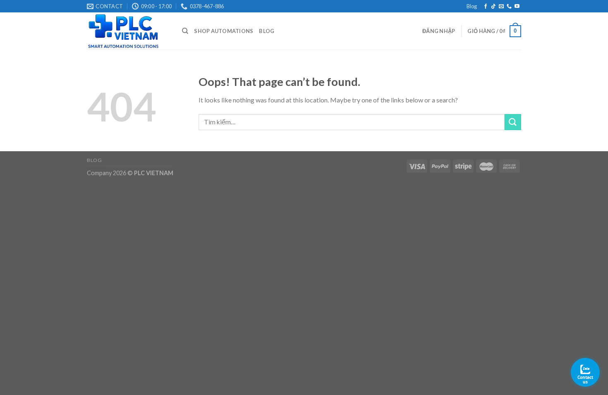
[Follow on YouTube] (517, 7)
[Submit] (513, 122)
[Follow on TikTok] (493, 7)
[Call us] (509, 7)
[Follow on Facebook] (485, 7)
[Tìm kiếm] (185, 31)
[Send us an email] (501, 7)
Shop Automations (223, 31)
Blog (472, 6)
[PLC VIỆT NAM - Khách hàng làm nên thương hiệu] (128, 31)
